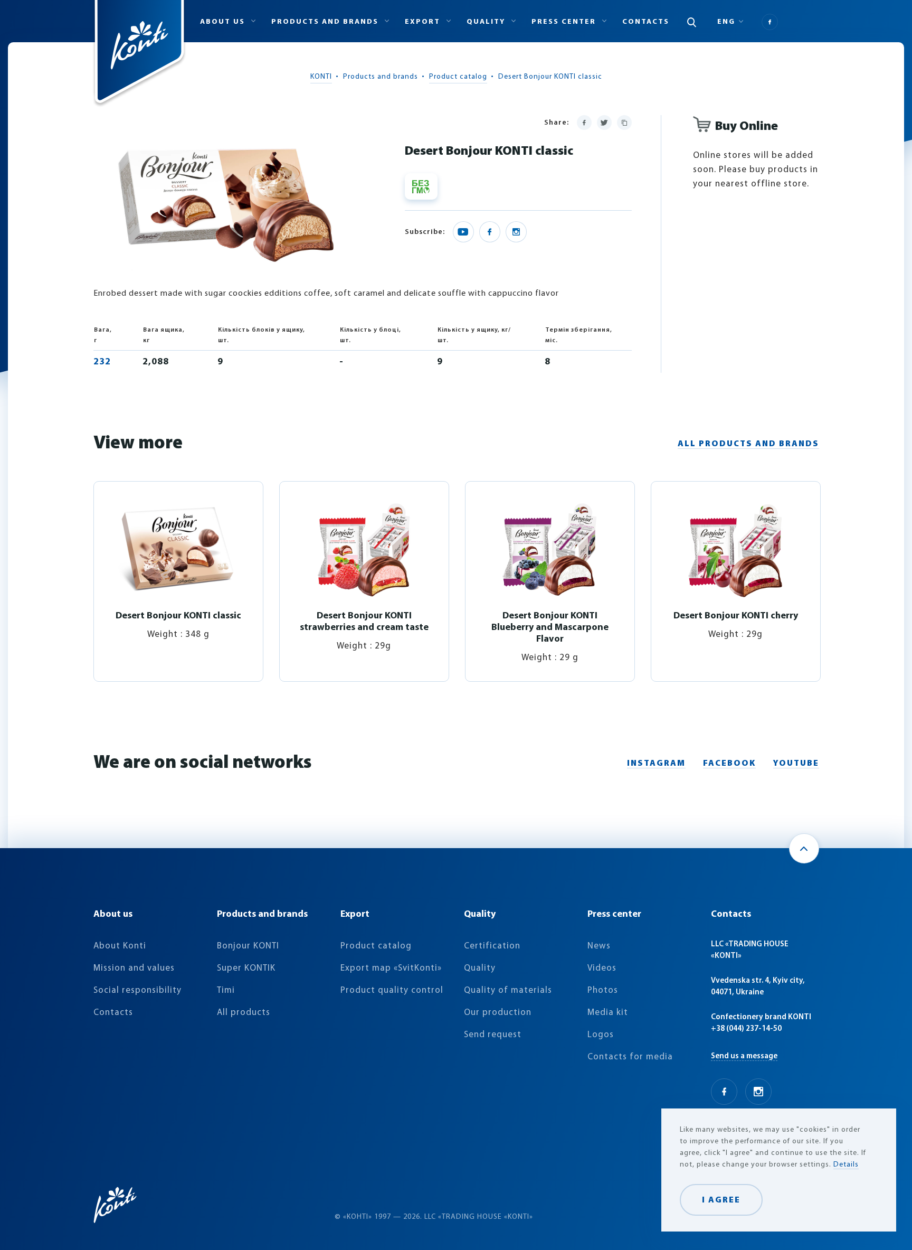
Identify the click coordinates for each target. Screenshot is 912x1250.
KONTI (321, 77)
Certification (492, 946)
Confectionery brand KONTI (761, 1017)
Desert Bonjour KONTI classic (178, 616)
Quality (480, 968)
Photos (602, 990)
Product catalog (458, 77)
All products (243, 1012)
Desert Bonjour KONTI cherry (735, 616)
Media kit (607, 1012)
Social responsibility (137, 990)
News (599, 946)
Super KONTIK (246, 968)
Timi (226, 990)
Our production (497, 1012)
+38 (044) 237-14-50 (746, 1029)
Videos (601, 968)
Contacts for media (630, 1056)
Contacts (645, 22)
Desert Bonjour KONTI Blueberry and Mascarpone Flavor (550, 628)
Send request (492, 1034)
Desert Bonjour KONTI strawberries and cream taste (364, 622)
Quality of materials (508, 990)
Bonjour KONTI (248, 946)
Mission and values (134, 968)
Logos (600, 1034)
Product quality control (391, 990)
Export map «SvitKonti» (391, 968)
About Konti (119, 946)
